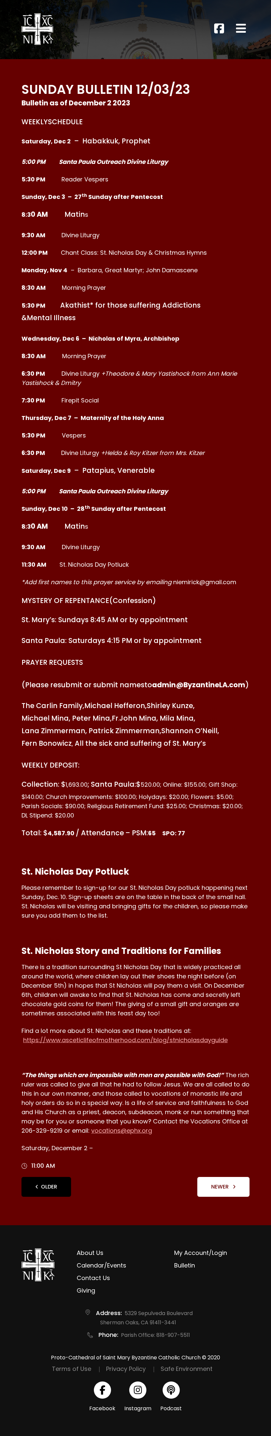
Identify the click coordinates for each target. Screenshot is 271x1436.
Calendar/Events (101, 1265)
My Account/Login (200, 1253)
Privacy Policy (126, 1369)
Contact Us (93, 1278)
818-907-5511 (173, 1335)
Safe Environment (187, 1369)
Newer (220, 1186)
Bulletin (184, 1265)
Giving (86, 1290)
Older (49, 1186)
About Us (90, 1253)
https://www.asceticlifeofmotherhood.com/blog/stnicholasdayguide (125, 1040)
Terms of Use (71, 1369)
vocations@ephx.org (121, 1130)
